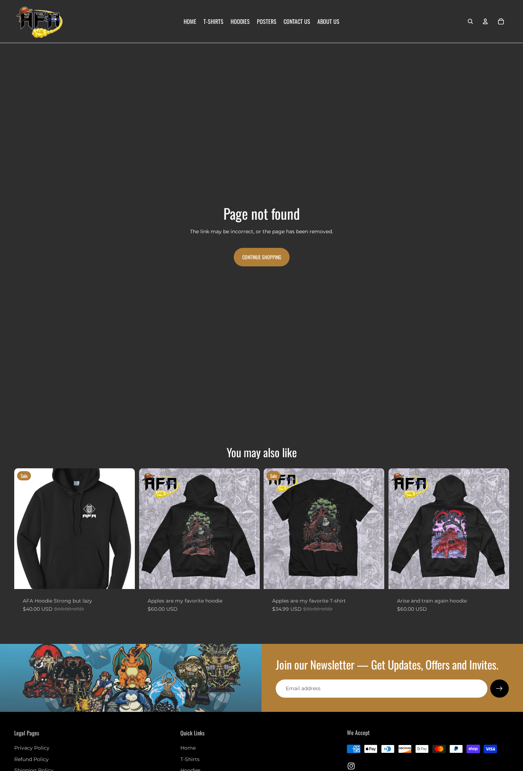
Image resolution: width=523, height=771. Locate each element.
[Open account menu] (485, 21)
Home (188, 748)
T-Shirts (190, 759)
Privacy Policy (31, 748)
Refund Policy (31, 759)
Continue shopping (261, 257)
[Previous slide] (25, 528)
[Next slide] (124, 528)
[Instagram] (351, 766)
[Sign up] (499, 688)
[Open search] (470, 21)
